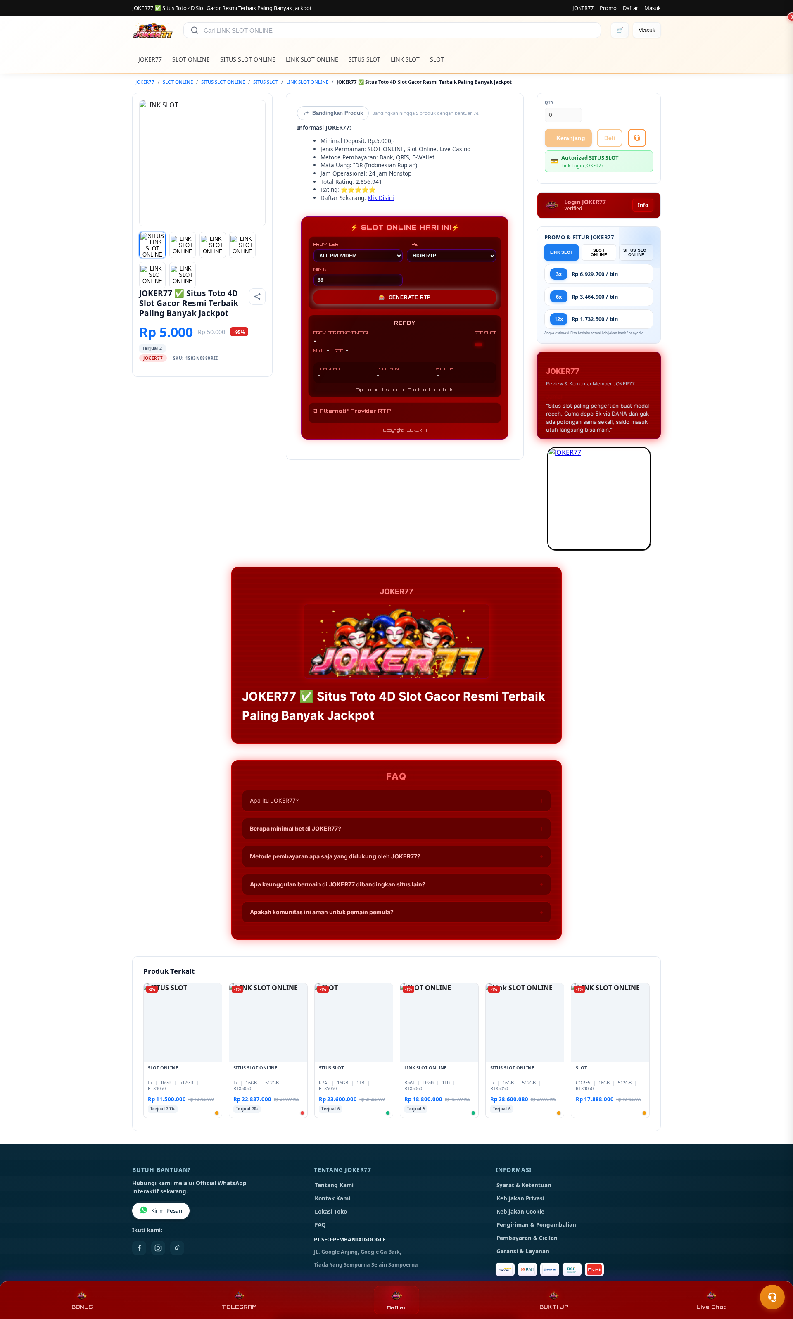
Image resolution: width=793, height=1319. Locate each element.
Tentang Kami (334, 1185)
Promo (608, 8)
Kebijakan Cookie (520, 1211)
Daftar (630, 8)
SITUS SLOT (364, 59)
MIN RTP (323, 268)
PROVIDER (326, 244)
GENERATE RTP (405, 297)
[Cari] (194, 30)
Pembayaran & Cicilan (527, 1238)
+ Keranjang (568, 138)
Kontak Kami (332, 1198)
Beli (609, 138)
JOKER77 (583, 8)
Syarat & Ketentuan (523, 1185)
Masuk (652, 8)
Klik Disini (381, 198)
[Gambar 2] (182, 245)
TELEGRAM (239, 1307)
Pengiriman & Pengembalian (536, 1225)
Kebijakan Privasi (520, 1198)
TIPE (412, 244)
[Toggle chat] (772, 1297)
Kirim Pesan (166, 1210)
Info (643, 205)
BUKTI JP (553, 1307)
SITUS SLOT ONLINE (247, 59)
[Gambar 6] (182, 275)
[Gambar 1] (152, 245)
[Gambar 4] (242, 245)
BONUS (82, 1307)
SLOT (437, 59)
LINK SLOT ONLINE (312, 59)
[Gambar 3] (212, 245)
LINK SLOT (405, 59)
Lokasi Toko (331, 1211)
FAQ (320, 1225)
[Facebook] (139, 1248)
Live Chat (711, 1307)
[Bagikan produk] (257, 296)
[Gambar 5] (152, 275)
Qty (549, 102)
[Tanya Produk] (637, 138)
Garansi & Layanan (522, 1251)
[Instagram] (158, 1248)
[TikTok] (177, 1248)
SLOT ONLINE (191, 59)
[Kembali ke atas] (775, 1277)
